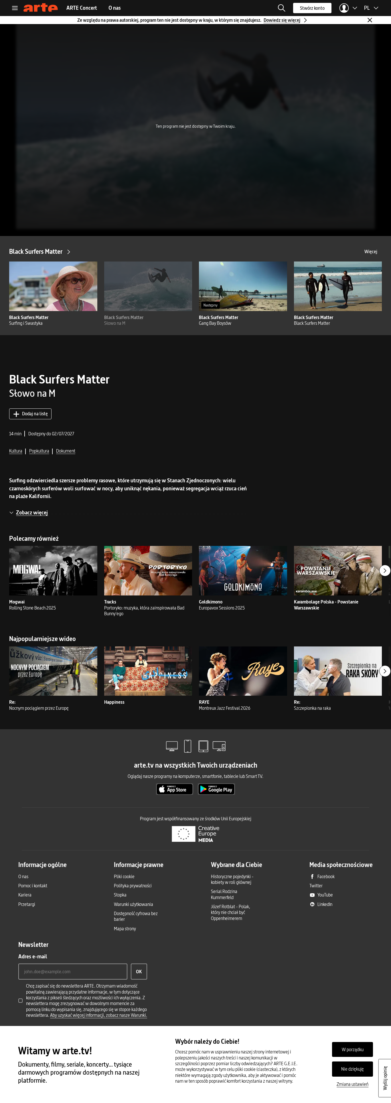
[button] (282, 8)
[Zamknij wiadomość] (370, 20)
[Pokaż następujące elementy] (385, 570)
